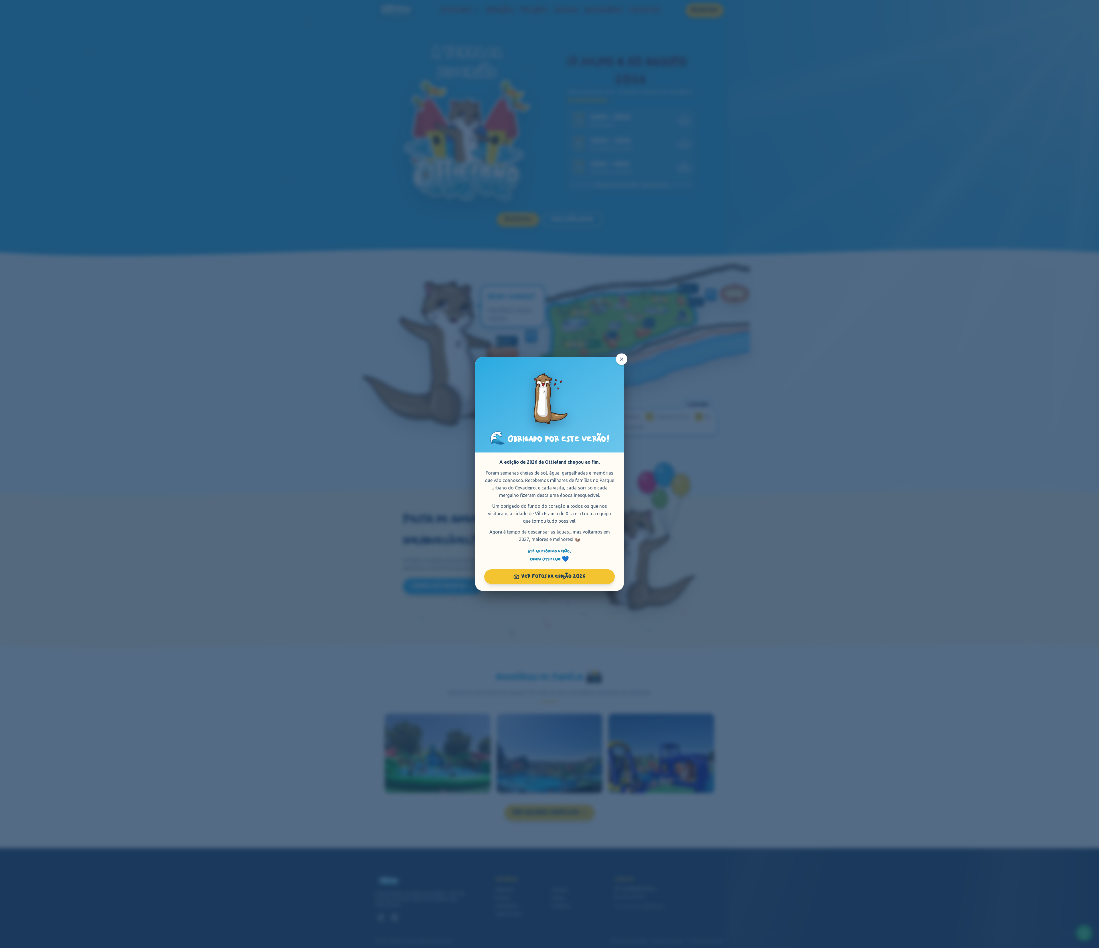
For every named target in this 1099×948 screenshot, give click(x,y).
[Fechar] (621, 359)
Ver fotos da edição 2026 (553, 576)
